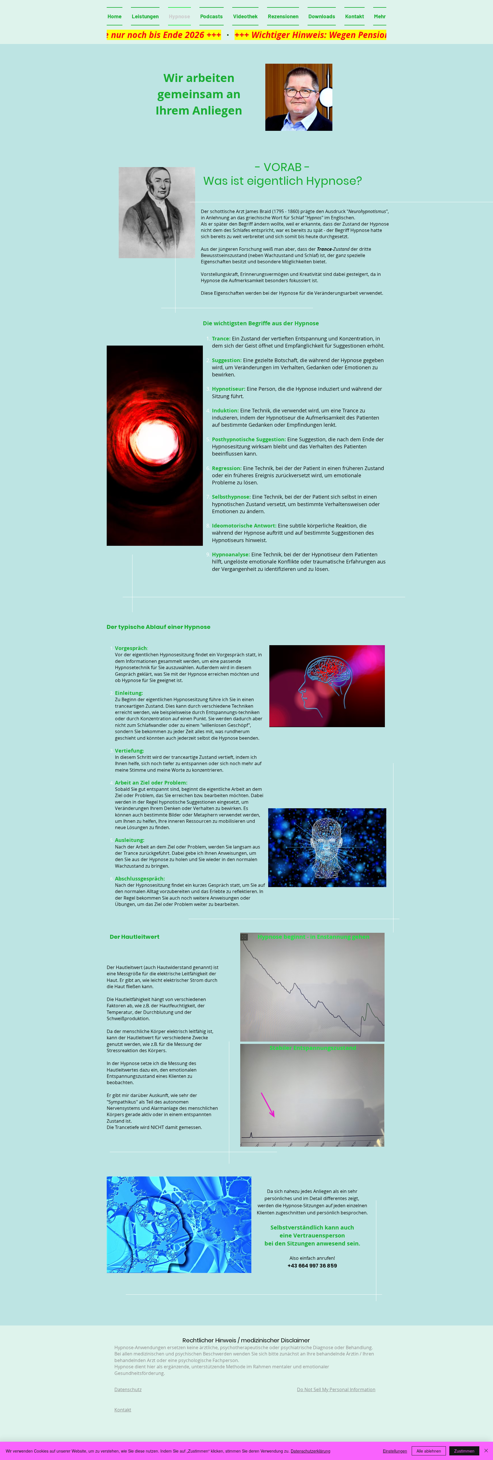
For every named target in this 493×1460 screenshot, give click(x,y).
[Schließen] (486, 1450)
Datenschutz (128, 1389)
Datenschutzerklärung (310, 1451)
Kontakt (122, 1410)
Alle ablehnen (429, 1451)
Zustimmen (464, 1451)
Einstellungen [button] (395, 1451)
